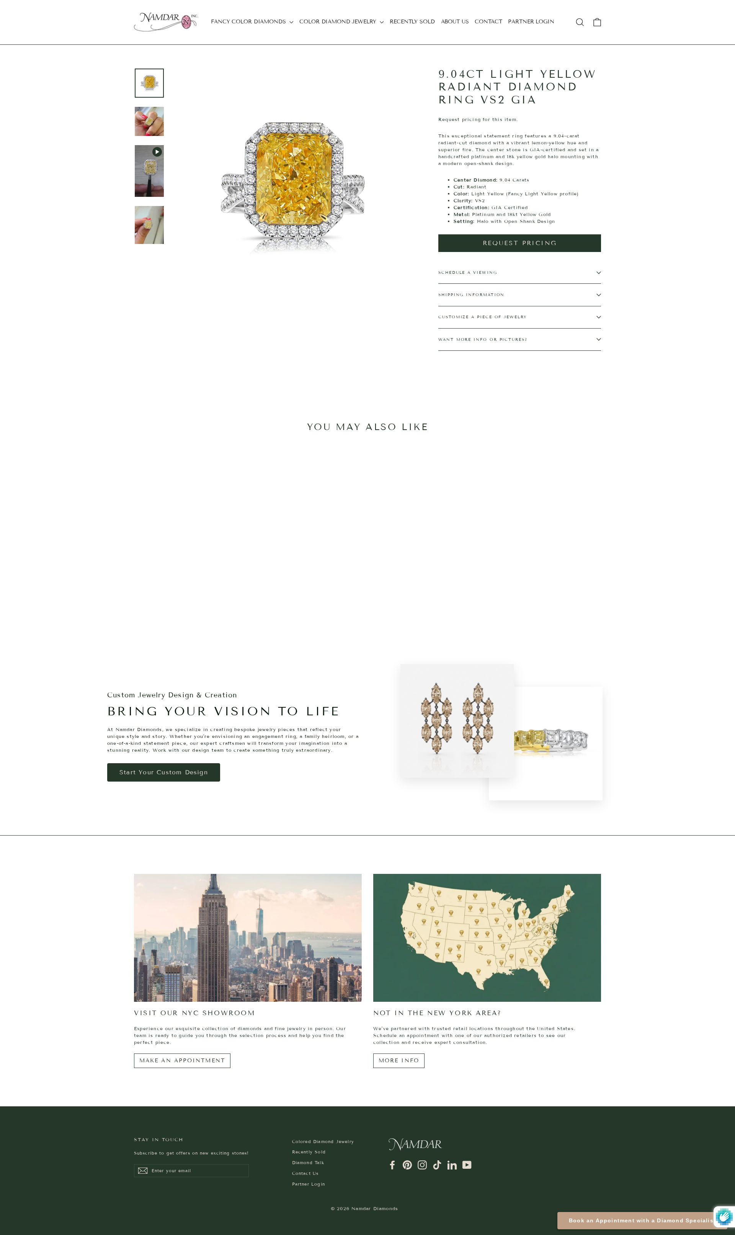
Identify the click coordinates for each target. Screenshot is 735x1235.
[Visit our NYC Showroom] (248, 938)
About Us (455, 21)
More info (399, 1060)
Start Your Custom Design (163, 772)
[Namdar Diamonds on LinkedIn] (452, 1165)
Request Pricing (520, 243)
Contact (488, 21)
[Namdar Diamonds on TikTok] (437, 1165)
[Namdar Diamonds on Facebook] (392, 1165)
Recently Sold (412, 21)
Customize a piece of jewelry (482, 316)
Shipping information (471, 294)
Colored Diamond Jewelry (323, 1141)
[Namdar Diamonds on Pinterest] (407, 1165)
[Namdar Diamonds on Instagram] (422, 1165)
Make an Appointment (182, 1060)
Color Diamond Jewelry (338, 21)
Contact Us (305, 1173)
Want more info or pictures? (483, 339)
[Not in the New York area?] (487, 938)
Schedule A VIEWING (467, 272)
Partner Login (531, 21)
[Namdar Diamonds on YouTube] (467, 1165)
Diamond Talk (308, 1162)
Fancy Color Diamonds (249, 21)
